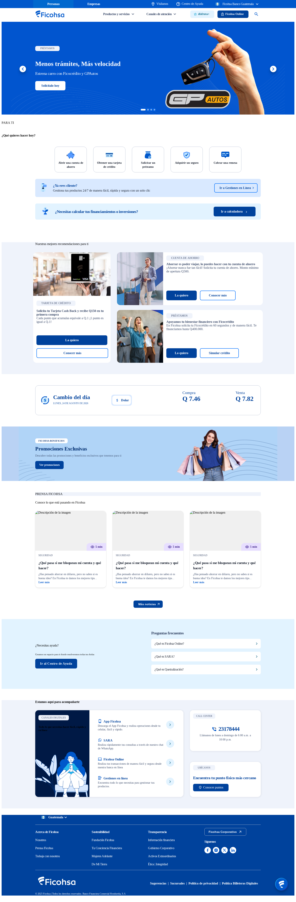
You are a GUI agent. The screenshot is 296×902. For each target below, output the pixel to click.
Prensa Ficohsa (44, 848)
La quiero (72, 340)
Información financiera (161, 840)
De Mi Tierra (99, 864)
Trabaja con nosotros (47, 856)
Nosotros (40, 840)
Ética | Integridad (158, 864)
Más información (52, 85)
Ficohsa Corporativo (223, 831)
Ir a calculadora (232, 211)
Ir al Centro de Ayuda (56, 663)
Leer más (44, 582)
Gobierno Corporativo (161, 848)
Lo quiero (181, 353)
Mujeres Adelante (102, 856)
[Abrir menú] (281, 884)
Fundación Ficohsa (103, 840)
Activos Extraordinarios (162, 856)
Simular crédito (219, 353)
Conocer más (72, 353)
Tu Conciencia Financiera (107, 848)
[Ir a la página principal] (49, 18)
